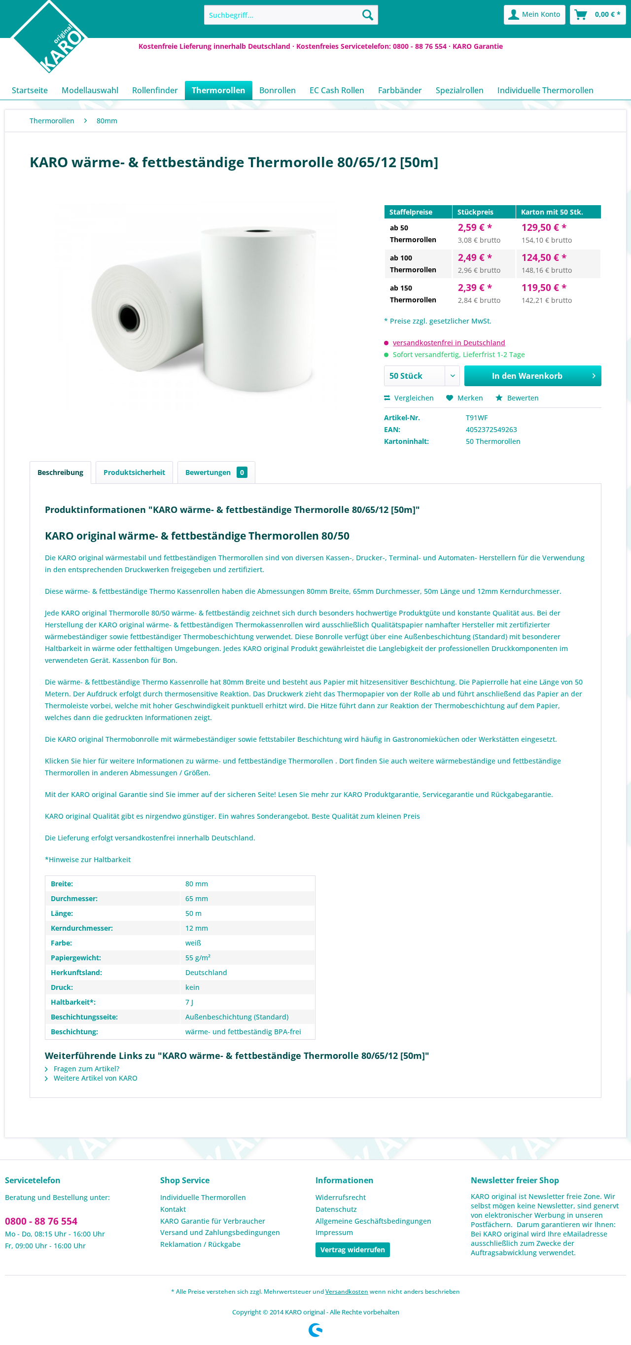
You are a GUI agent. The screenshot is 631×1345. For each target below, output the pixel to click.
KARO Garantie (478, 46)
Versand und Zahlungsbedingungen (220, 1232)
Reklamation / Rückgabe (200, 1244)
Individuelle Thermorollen (203, 1197)
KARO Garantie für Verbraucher (212, 1221)
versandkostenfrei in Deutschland (449, 342)
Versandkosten (346, 1291)
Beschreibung (60, 472)
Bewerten (522, 397)
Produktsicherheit (134, 472)
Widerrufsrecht (341, 1197)
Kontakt (173, 1209)
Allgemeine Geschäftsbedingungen (373, 1221)
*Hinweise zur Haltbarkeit (88, 859)
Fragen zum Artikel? (85, 1068)
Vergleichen (413, 397)
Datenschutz (336, 1209)
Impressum (334, 1232)
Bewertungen (214, 472)
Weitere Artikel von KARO (95, 1078)
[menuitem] (291, 15)
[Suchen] (367, 15)
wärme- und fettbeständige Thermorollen (265, 760)
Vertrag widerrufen (352, 1249)
